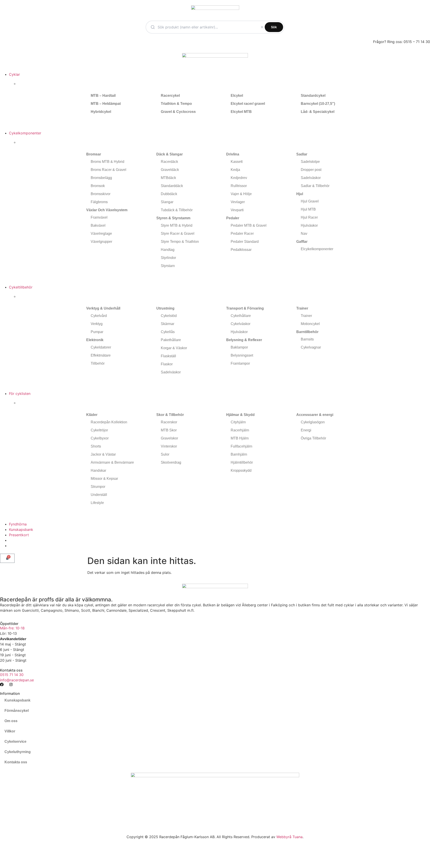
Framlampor (240, 363)
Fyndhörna (18, 524)
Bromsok (98, 186)
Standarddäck (172, 186)
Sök (274, 27)
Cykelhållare (241, 316)
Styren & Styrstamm (173, 218)
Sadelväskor (311, 178)
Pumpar (97, 332)
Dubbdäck (169, 194)
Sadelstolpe (310, 162)
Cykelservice (15, 741)
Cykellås (168, 332)
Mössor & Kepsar (104, 478)
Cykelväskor (240, 324)
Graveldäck (170, 170)
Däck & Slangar (169, 154)
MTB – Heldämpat (106, 103)
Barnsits (307, 339)
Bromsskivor (100, 194)
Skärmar (167, 324)
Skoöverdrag (171, 462)
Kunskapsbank (21, 529)
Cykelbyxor (100, 438)
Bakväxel (98, 225)
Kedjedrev (239, 178)
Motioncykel (310, 324)
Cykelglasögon (313, 422)
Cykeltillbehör (20, 287)
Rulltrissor (239, 186)
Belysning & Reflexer (244, 340)
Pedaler (232, 218)
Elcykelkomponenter (317, 249)
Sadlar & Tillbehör (315, 186)
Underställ (99, 495)
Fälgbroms (99, 202)
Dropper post (311, 170)
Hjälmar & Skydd (240, 415)
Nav (304, 233)
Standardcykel (313, 95)
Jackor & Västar (103, 454)
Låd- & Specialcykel (317, 112)
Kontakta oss (15, 762)
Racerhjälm (240, 430)
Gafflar (301, 241)
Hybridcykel (101, 112)
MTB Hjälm (240, 438)
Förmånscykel (16, 710)
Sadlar (301, 154)
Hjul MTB (308, 209)
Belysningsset (242, 355)
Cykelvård (99, 316)
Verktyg (97, 324)
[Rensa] (262, 27)
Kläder (91, 415)
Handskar (98, 470)
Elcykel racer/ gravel (248, 103)
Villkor (9, 731)
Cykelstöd (169, 316)
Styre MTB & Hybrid (176, 225)
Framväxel (99, 217)
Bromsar (93, 154)
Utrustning (165, 308)
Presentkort (19, 535)
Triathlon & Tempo (176, 103)
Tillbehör (98, 363)
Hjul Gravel (310, 201)
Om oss (10, 721)
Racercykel (170, 95)
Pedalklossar (241, 250)
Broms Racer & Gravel (108, 170)
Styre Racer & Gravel (177, 233)
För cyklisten (19, 393)
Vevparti (237, 210)
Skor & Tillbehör (170, 415)
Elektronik (94, 340)
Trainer (302, 308)
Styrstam (168, 266)
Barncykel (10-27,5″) (318, 103)
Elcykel (237, 95)
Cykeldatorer (101, 347)
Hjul (299, 194)
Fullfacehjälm (241, 446)
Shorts (96, 446)
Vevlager (238, 202)
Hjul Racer (309, 217)
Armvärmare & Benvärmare (112, 462)
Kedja (235, 170)
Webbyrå (283, 837)
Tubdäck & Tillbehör (177, 210)
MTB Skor (169, 430)
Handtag (167, 250)
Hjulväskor (309, 225)
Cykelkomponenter (25, 133)
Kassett (237, 162)
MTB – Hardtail (103, 95)
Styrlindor (168, 258)
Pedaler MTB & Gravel (249, 225)
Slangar (167, 202)
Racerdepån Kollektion (109, 422)
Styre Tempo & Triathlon (180, 241)
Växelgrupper (101, 241)
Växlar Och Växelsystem (106, 210)
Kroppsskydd (241, 470)
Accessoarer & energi (314, 415)
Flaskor (167, 364)
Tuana (297, 837)
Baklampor (239, 347)
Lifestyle (97, 503)
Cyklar (14, 74)
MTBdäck (168, 178)
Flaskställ (168, 356)
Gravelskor (169, 438)
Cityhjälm (238, 422)
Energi (306, 430)
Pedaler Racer (242, 233)
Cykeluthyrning (17, 752)
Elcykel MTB (241, 112)
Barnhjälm (239, 454)
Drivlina (232, 154)
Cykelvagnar (311, 347)
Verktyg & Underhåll (103, 308)
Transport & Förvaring (245, 308)
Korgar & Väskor (174, 348)
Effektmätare (101, 355)
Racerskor (169, 422)
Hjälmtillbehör (242, 462)
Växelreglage (101, 233)
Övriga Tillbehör (313, 438)
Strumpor (98, 487)
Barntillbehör (307, 332)
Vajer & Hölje (241, 194)
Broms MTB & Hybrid (107, 162)
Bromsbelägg (101, 178)
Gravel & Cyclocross (178, 112)
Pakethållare (171, 340)
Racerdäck (169, 162)
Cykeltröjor (99, 430)
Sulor (165, 454)
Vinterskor (169, 446)
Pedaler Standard (245, 241)
